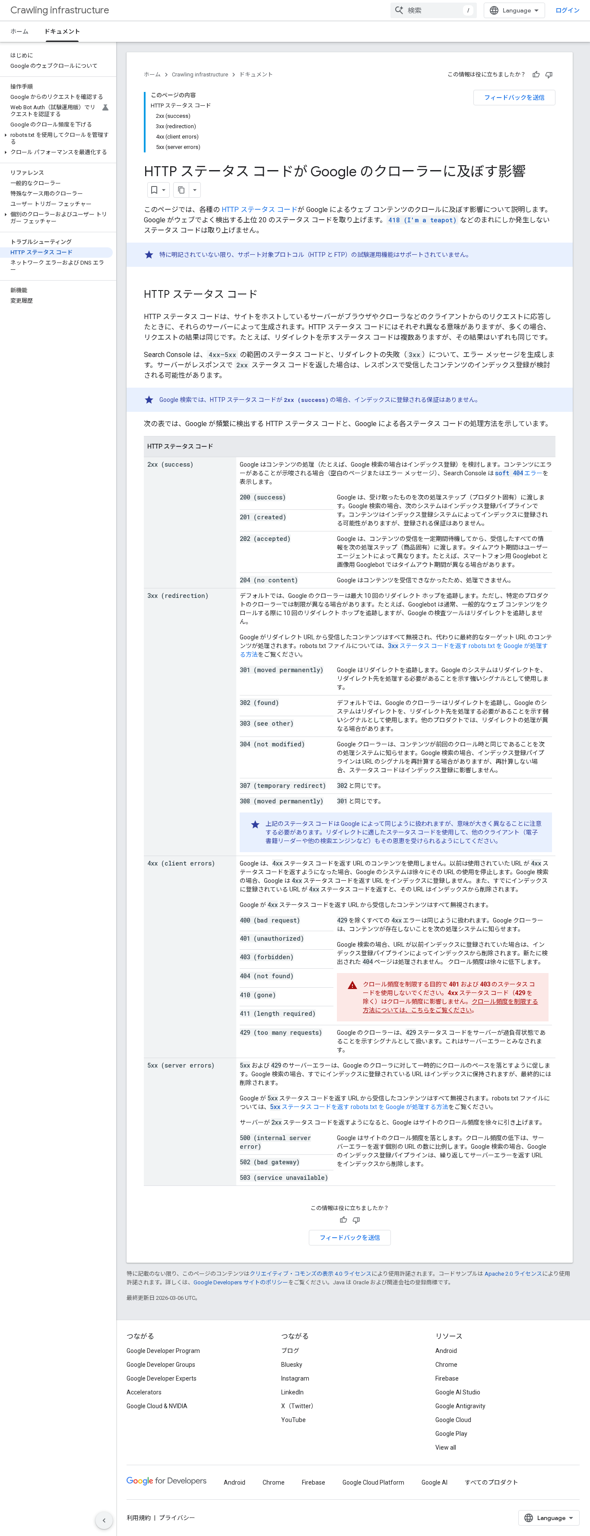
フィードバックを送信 (514, 97)
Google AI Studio (457, 1392)
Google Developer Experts (162, 1378)
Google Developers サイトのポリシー (240, 1282)
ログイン (567, 10)
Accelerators (144, 1392)
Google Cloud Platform (373, 1482)
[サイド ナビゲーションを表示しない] (104, 1520)
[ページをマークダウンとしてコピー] (181, 190)
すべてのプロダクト (491, 1482)
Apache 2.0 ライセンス (513, 1274)
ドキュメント (62, 31)
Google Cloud (453, 1419)
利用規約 (139, 1517)
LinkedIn (292, 1392)
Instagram (295, 1378)
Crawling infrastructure (59, 10)
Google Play (451, 1433)
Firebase (447, 1378)
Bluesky (291, 1364)
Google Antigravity (460, 1406)
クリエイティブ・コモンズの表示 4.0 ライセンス (310, 1274)
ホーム (19, 31)
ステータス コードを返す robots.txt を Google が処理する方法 (359, 1106)
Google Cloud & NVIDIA (157, 1406)
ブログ (290, 1350)
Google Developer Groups (161, 1364)
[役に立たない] (548, 74)
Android (446, 1350)
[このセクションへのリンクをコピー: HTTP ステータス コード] (266, 295)
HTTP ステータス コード (260, 209)
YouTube (293, 1419)
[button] (56, 138)
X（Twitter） (299, 1406)
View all (445, 1447)
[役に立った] (536, 74)
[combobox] (433, 10)
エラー (518, 473)
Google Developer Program (163, 1350)
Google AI (434, 1482)
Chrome (446, 1364)
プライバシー (177, 1517)
